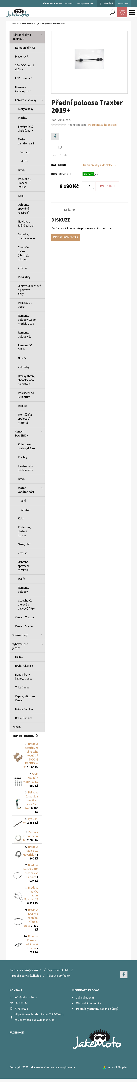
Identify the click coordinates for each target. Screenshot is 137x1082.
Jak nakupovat (85, 998)
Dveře (21, 579)
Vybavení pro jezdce (20, 646)
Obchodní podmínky (88, 1003)
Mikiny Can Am (24, 709)
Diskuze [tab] (69, 210)
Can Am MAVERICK (21, 433)
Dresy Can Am (23, 718)
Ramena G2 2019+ (25, 347)
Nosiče (22, 358)
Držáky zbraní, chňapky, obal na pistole (26, 380)
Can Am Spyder (24, 626)
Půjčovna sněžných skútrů (25, 970)
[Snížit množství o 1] (93, 188)
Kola (21, 196)
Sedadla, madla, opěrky (26, 236)
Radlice (22, 406)
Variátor (26, 152)
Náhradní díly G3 (25, 48)
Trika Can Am (23, 687)
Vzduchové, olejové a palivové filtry (26, 605)
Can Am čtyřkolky (25, 100)
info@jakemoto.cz (26, 997)
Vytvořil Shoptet (118, 1067)
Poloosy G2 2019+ (25, 305)
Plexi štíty (24, 277)
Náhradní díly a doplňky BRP (21, 37)
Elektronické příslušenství (25, 129)
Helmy (19, 657)
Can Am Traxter (24, 617)
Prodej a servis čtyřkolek (25, 976)
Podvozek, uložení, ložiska (24, 183)
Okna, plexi (24, 544)
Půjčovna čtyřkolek (58, 976)
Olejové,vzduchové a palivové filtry (29, 290)
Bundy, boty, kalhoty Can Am (24, 677)
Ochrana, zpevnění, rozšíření (23, 209)
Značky (16, 727)
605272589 (21, 1003)
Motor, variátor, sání (26, 141)
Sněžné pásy (20, 635)
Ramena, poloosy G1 (25, 335)
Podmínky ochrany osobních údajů (97, 1009)
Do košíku (107, 186)
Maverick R (22, 57)
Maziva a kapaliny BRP (23, 89)
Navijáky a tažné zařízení (26, 224)
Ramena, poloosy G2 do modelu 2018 (27, 320)
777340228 (21, 1009)
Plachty (22, 118)
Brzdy (21, 170)
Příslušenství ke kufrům (26, 395)
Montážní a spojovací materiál (25, 419)
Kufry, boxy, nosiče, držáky (26, 446)
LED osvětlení (23, 78)
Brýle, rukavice (24, 666)
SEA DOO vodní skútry (24, 67)
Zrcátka (22, 268)
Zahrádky (23, 367)
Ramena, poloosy (23, 590)
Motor (24, 161)
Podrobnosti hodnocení (102, 125)
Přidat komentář (65, 237)
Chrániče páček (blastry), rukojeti (23, 253)
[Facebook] (55, 136)
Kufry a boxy (25, 109)
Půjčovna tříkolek (58, 970)
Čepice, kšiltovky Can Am (25, 698)
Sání (23, 501)
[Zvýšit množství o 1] (93, 184)
